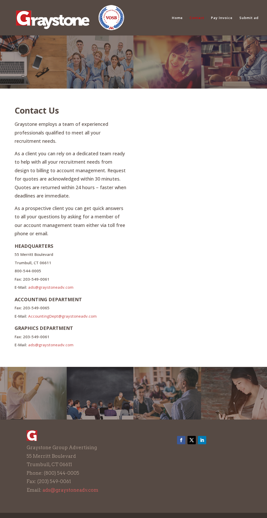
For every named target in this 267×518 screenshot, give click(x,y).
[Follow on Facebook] (181, 440)
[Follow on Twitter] (191, 440)
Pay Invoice (222, 18)
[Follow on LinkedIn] (202, 440)
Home (177, 18)
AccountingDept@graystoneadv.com (62, 316)
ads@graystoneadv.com (51, 287)
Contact (197, 18)
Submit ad (249, 18)
